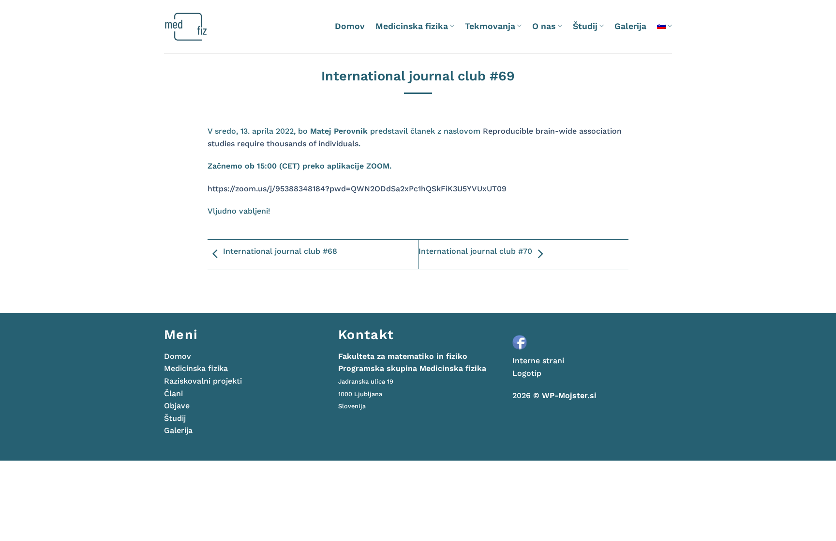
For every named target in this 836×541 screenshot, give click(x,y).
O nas (543, 26)
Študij (585, 26)
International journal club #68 (280, 251)
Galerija (630, 26)
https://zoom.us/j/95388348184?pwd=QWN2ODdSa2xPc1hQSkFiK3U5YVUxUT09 (357, 188)
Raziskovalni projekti (203, 381)
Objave (177, 405)
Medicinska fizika (411, 26)
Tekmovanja (490, 26)
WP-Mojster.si (569, 395)
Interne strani (538, 360)
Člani (173, 393)
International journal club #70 (475, 251)
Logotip (526, 373)
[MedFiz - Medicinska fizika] (205, 26)
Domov (350, 26)
